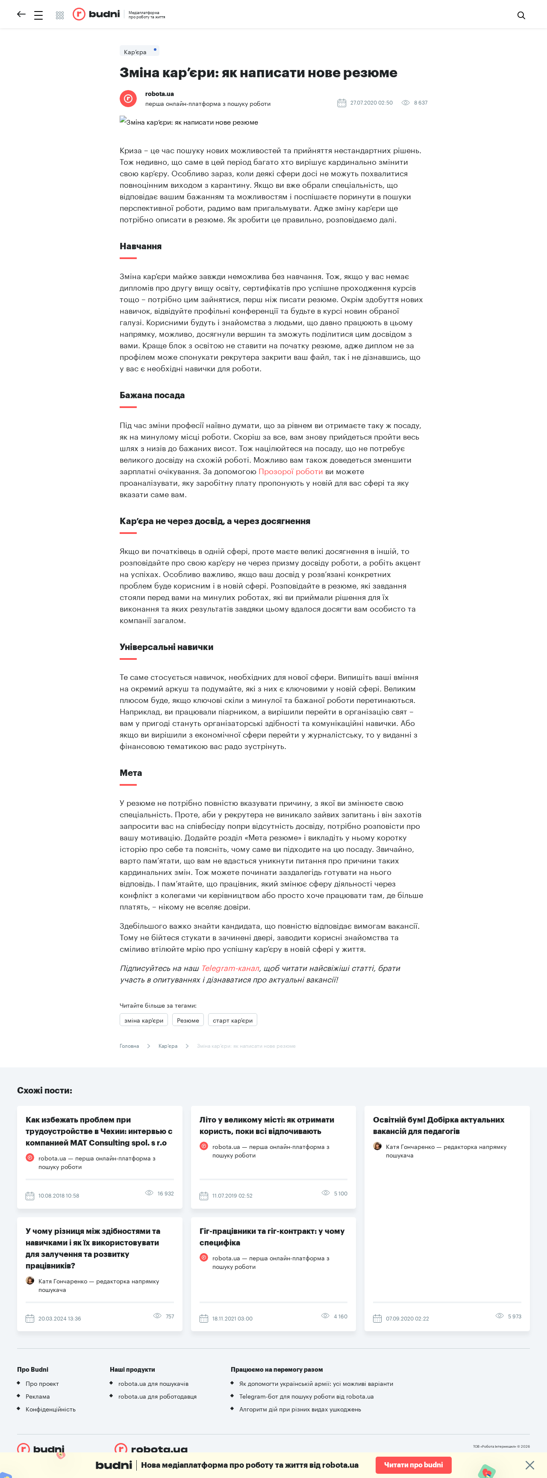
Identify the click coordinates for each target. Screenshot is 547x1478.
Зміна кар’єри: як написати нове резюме (246, 1045)
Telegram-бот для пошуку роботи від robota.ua (306, 1395)
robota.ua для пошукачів (153, 1383)
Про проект (42, 1383)
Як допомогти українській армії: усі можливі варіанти (316, 1383)
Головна (130, 1045)
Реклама (38, 1395)
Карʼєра (168, 1045)
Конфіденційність (51, 1408)
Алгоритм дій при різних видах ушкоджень (300, 1408)
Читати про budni (413, 1465)
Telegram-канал (230, 967)
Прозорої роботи (291, 470)
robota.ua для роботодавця (157, 1395)
